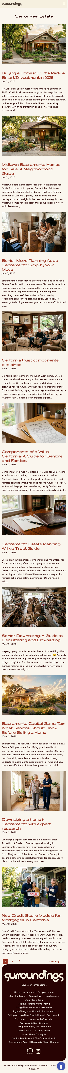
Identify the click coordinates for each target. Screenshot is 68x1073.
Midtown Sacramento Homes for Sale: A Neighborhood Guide (31, 168)
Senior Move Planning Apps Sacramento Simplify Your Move (30, 264)
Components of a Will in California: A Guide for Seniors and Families (32, 455)
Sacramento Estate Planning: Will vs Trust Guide (31, 546)
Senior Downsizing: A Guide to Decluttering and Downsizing (32, 637)
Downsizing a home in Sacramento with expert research (26, 823)
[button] (61, 1066)
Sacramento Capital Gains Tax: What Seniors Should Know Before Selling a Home (33, 727)
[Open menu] (64, 4)
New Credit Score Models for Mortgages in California (31, 917)
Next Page (56, 961)
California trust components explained (30, 362)
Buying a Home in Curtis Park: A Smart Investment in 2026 (33, 75)
